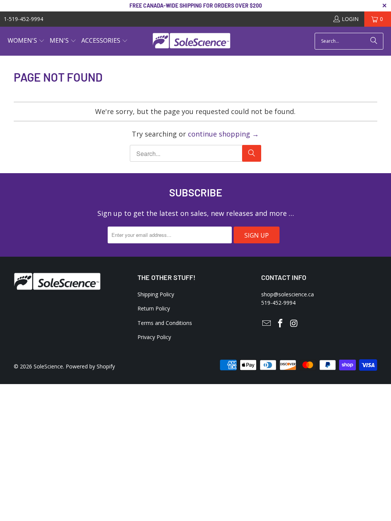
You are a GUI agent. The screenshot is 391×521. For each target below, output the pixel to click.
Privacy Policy (154, 337)
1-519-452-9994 (23, 19)
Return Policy (153, 308)
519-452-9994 (278, 302)
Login (350, 19)
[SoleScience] (191, 41)
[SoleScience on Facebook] (280, 323)
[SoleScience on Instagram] (294, 323)
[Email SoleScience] (267, 323)
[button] (26, 41)
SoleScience (48, 366)
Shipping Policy (155, 294)
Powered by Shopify (90, 366)
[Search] (373, 41)
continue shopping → (223, 133)
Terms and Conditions (164, 322)
